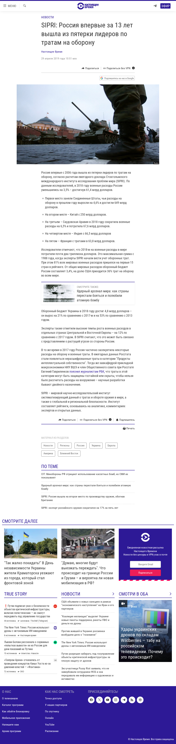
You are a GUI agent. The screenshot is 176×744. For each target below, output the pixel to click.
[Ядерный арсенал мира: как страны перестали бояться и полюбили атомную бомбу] (59, 293)
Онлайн (49, 718)
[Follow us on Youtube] (107, 700)
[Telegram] (155, 6)
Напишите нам (10, 724)
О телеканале (10, 698)
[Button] (90, 68)
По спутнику (52, 711)
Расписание (52, 731)
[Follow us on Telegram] (124, 700)
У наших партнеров (56, 705)
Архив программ (11, 731)
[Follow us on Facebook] (91, 700)
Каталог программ (12, 705)
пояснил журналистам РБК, (87, 371)
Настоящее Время (51, 51)
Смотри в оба (133, 594)
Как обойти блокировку (15, 711)
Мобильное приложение (16, 718)
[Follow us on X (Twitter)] (99, 700)
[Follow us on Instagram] (115, 700)
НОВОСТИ (70, 594)
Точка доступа (53, 698)
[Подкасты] (140, 700)
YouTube (49, 724)
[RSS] (132, 700)
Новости (47, 17)
